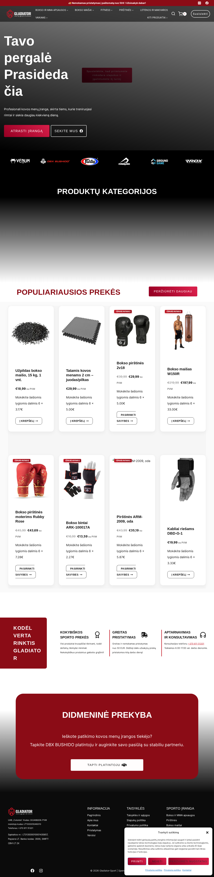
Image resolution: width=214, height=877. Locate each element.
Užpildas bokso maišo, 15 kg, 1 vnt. (28, 375)
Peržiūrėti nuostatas (188, 861)
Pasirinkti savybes (126, 417)
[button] (207, 832)
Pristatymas (94, 830)
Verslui (91, 835)
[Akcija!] (132, 332)
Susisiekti (200, 13)
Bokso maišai (174, 825)
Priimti (137, 861)
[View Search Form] (173, 14)
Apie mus (92, 820)
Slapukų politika (136, 820)
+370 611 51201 (196, 643)
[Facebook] (207, 3)
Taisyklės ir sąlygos (138, 815)
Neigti (157, 861)
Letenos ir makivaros (154, 10)
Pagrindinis (94, 815)
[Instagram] (199, 3)
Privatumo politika (153, 870)
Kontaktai (186, 870)
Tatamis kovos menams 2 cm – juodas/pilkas (79, 375)
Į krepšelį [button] (27, 421)
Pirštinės (171, 820)
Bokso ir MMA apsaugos (180, 815)
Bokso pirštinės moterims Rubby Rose (29, 516)
